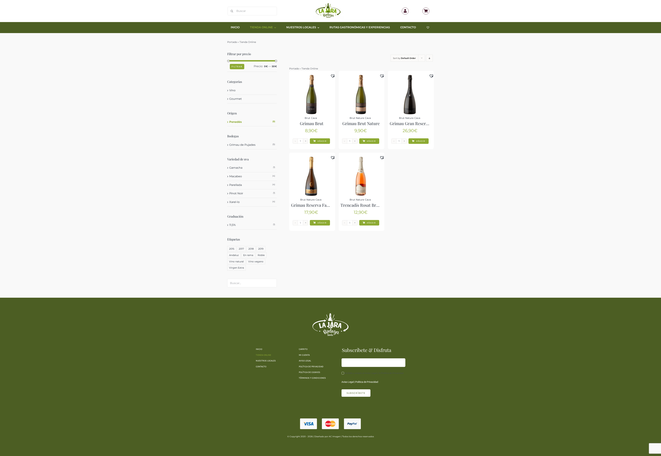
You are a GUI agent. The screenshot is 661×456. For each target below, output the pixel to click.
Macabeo (235, 176)
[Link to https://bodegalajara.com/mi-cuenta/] (405, 11)
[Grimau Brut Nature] (360, 76)
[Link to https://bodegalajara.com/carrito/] (425, 11)
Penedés (235, 122)
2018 (251, 248)
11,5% (232, 225)
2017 (241, 248)
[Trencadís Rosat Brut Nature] (360, 158)
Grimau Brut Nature (361, 123)
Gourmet (235, 98)
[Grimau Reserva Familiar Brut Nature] (311, 158)
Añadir (322, 141)
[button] (333, 75)
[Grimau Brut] (311, 76)
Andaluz (234, 255)
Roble (261, 255)
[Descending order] (429, 58)
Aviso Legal (348, 382)
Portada (232, 42)
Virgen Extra (236, 267)
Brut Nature (357, 118)
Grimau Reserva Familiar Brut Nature (326, 205)
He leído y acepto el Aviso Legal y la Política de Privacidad (373, 373)
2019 (261, 248)
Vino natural (236, 261)
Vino (232, 90)
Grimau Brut (311, 123)
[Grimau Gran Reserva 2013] (410, 76)
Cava (314, 118)
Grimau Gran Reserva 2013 (414, 123)
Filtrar (237, 66)
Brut (307, 118)
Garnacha (235, 167)
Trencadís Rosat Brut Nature (367, 205)
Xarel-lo (234, 202)
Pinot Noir (236, 193)
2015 (231, 248)
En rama (248, 255)
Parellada (235, 185)
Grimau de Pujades (242, 144)
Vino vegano (255, 261)
